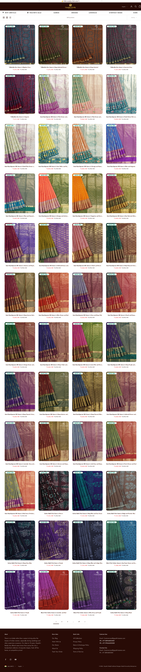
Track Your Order (57, 652)
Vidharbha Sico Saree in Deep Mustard (87, 67)
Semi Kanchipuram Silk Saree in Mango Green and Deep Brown (20, 365)
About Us (55, 648)
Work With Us (56, 642)
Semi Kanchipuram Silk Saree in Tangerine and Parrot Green (87, 216)
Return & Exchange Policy (81, 645)
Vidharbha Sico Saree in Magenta (20, 117)
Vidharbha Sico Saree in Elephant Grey (20, 67)
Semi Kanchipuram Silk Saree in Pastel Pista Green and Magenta (20, 166)
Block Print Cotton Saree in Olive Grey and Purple (87, 613)
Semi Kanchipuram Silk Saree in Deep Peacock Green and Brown (121, 266)
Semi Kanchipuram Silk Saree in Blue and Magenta (121, 166)
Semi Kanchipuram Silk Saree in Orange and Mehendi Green (53, 216)
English (123, 6)
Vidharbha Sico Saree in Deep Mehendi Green (53, 67)
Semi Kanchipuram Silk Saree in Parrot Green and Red (121, 464)
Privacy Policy (77, 642)
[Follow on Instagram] (11, 659)
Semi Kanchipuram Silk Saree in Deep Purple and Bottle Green (121, 365)
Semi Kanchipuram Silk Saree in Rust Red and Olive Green (121, 216)
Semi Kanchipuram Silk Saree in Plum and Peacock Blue (20, 216)
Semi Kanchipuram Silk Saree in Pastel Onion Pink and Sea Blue (121, 117)
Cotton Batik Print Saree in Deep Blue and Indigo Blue (87, 563)
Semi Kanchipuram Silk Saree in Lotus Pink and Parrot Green (87, 365)
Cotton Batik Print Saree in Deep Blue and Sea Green (87, 513)
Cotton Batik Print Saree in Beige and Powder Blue (121, 513)
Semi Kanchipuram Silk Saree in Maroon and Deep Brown (54, 464)
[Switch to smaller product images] (7, 17)
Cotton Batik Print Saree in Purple (53, 563)
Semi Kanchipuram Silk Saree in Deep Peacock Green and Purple (20, 414)
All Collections (77, 638)
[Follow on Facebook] (6, 659)
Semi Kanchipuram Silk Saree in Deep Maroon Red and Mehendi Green (20, 315)
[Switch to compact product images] (10, 17)
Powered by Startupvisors (130, 666)
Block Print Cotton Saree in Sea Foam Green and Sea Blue (121, 563)
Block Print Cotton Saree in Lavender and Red (53, 613)
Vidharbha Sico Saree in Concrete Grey (121, 67)
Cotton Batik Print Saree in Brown (53, 513)
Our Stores (55, 645)
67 (79, 622)
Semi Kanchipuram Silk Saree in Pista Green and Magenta (53, 117)
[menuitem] (9, 12)
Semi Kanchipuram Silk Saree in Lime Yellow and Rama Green (54, 166)
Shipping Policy (78, 648)
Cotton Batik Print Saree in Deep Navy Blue (20, 563)
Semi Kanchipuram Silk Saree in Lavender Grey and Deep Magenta (20, 464)
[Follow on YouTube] (15, 659)
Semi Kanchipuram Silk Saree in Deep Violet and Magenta (53, 365)
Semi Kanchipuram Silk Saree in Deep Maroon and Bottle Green (54, 414)
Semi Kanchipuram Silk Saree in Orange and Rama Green (87, 166)
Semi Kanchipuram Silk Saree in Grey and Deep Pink (87, 315)
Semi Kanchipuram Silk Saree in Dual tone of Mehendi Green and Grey (20, 513)
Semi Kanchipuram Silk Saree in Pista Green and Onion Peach (87, 117)
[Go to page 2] (85, 622)
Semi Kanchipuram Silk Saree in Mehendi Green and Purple (53, 266)
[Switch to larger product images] (4, 17)
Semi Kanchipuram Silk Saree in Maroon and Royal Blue (20, 266)
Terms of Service (78, 652)
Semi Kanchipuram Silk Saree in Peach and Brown (87, 265)
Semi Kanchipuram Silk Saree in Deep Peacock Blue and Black (87, 414)
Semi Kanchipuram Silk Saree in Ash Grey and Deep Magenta (87, 464)
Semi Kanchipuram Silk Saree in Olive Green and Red (53, 315)
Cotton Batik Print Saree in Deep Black (121, 613)
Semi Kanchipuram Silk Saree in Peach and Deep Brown (121, 315)
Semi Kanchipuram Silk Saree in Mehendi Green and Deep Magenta (121, 414)
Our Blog (55, 638)
